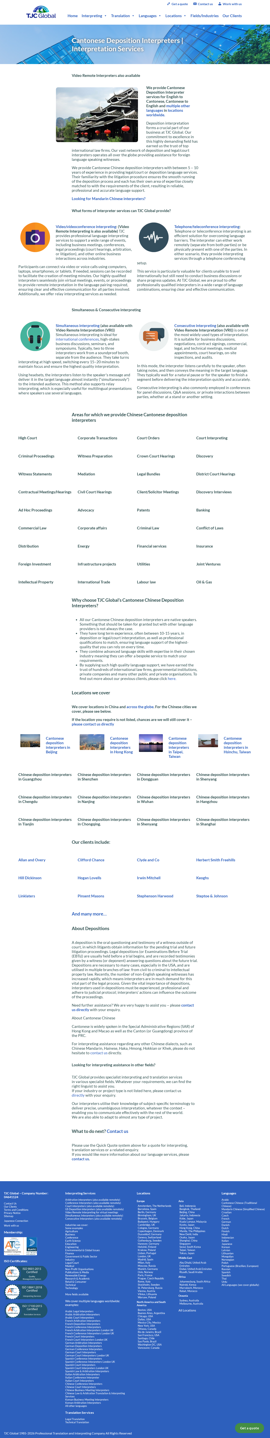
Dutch (225, 1228)
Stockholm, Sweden (149, 1284)
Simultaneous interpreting (78, 325)
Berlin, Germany (147, 1212)
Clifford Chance (91, 860)
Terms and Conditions (16, 1209)
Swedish (226, 1275)
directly (78, 1095)
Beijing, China (187, 1212)
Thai (224, 1278)
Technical (70, 1284)
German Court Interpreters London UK (87, 1355)
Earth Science (73, 1240)
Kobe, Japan (186, 1218)
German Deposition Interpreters (83, 1346)
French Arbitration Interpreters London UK (89, 1330)
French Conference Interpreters (83, 1327)
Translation (120, 15)
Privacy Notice (12, 1212)
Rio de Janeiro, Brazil (149, 1332)
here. (172, 678)
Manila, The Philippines (192, 1231)
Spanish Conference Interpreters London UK (90, 1361)
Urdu (224, 1281)
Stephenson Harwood (155, 896)
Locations (173, 15)
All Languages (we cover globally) (240, 1284)
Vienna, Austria (146, 1291)
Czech (225, 1215)
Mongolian (227, 1256)
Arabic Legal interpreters (79, 1311)
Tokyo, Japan (186, 1253)
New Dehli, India (188, 1234)
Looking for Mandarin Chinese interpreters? (108, 198)
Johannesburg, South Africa (194, 1281)
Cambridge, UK (146, 1224)
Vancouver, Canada (149, 1347)
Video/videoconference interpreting (86, 226)
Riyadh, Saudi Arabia (191, 1272)
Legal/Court (72, 1262)
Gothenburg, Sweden (149, 1240)
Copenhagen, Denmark (151, 1231)
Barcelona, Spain (147, 1209)
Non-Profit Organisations (79, 1269)
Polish (225, 1262)
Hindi (225, 1234)
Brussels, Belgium (148, 1218)
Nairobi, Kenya (187, 1284)
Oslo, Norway (145, 1272)
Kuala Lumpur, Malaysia (193, 1221)
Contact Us (10, 1203)
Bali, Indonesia (187, 1205)
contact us (99, 1053)
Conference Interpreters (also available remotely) (93, 1202)
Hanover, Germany (148, 1243)
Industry (70, 1259)
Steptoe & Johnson (212, 896)
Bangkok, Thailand (189, 1209)
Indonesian (228, 1237)
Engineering (72, 1247)
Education (70, 1243)
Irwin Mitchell (148, 877)
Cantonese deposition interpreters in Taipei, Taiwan (179, 747)
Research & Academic (77, 1278)
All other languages (76, 1405)
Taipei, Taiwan (187, 1250)
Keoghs (202, 877)
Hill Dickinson (30, 877)
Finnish (225, 1231)
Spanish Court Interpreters (80, 1364)
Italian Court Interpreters (79, 1380)
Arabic (225, 1199)
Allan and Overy (31, 860)
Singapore (185, 1243)
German (226, 1221)
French (225, 1218)
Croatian (226, 1212)
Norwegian (228, 1259)
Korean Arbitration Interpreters (83, 1402)
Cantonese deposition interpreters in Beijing (58, 745)
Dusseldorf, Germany (150, 1234)
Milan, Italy (144, 1262)
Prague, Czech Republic (151, 1278)
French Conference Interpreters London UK (89, 1333)
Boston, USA (145, 1309)
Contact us (205, 4)
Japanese (227, 1243)
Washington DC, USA (150, 1344)
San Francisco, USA (148, 1335)
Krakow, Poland (147, 1250)
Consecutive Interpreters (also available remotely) (93, 1218)
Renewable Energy (75, 1275)
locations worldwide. (164, 112)
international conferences (77, 339)
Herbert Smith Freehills (215, 860)
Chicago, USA (145, 1316)
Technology (71, 1288)
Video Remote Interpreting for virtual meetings (92, 1212)
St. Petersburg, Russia (150, 1287)
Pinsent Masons (91, 896)
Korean (226, 1247)
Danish (225, 1225)
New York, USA (146, 1325)
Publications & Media (77, 1272)
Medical (69, 1266)
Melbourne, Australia (191, 1303)
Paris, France (145, 1275)
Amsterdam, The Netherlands (154, 1205)
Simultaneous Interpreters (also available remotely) (94, 1215)
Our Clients (232, 15)
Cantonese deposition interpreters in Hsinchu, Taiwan (237, 745)
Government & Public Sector (81, 1256)
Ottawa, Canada (147, 1328)
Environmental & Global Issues (82, 1250)
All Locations (187, 1310)
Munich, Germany (148, 1268)
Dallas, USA (144, 1319)
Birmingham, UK (147, 1215)
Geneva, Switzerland (149, 1237)
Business (70, 1234)
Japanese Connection (16, 1220)
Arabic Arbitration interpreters (82, 1314)
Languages (148, 15)
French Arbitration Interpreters (82, 1320)
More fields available (77, 1294)
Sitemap (8, 1216)
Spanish (226, 1272)
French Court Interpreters (79, 1336)
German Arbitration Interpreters (83, 1342)
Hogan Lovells (89, 877)
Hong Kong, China (189, 1227)
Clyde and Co (148, 860)
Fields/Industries (205, 15)
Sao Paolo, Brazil (147, 1341)
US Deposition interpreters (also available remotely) (94, 1209)
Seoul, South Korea (190, 1246)
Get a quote (249, 1428)
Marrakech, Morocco (191, 1287)
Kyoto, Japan (186, 1224)
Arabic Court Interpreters (79, 1317)
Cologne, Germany (148, 1227)
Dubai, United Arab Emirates (195, 1268)
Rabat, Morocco (188, 1291)
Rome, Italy (144, 1281)
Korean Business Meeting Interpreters (87, 1399)
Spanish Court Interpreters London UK (87, 1368)
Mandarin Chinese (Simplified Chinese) (243, 1209)
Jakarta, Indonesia (189, 1215)
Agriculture (71, 1231)
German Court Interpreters (80, 1352)
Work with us (232, 4)
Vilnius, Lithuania (147, 1294)
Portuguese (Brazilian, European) (240, 1266)
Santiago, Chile (146, 1338)
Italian (225, 1240)
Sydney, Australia (189, 1300)
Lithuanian (227, 1253)
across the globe (140, 706)
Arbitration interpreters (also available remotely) (92, 1199)
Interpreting (92, 15)
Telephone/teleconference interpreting (207, 226)
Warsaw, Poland (147, 1297)
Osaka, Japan (187, 1237)
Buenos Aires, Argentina (151, 1313)
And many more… (89, 913)
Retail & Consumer (75, 1281)
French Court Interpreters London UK (86, 1339)
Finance (69, 1253)
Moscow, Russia (147, 1265)
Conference (71, 1237)
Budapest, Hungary (149, 1221)
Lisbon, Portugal (147, 1253)
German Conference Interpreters (84, 1349)
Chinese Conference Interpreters (83, 1383)
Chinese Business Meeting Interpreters (87, 1390)
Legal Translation (75, 1419)
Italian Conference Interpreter (82, 1377)
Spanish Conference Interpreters (83, 1358)
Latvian (226, 1250)
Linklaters (26, 896)
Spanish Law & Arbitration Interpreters (87, 1371)
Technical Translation (77, 1422)
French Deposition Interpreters (82, 1323)
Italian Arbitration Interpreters (82, 1374)
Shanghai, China (188, 1240)
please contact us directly (93, 724)
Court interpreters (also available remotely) (89, 1206)
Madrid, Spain (145, 1259)
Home (73, 15)
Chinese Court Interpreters (80, 1387)
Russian (226, 1269)
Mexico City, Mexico (149, 1322)
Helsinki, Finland (147, 1246)
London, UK (144, 1256)
